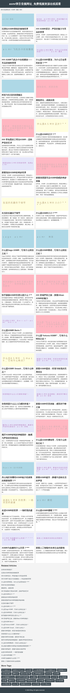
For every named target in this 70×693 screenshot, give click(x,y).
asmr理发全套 (6, 684)
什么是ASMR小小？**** (46, 213)
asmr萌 (4, 680)
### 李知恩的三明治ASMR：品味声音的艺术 (14, 591)
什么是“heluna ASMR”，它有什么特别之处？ (14, 624)
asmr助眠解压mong (8, 677)
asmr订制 (54, 677)
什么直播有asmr (51, 670)
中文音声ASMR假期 (22, 677)
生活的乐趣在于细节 (11, 213)
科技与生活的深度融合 (12, 95)
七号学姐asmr (50, 680)
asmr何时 (29, 670)
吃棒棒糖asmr (62, 670)
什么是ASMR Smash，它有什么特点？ (13, 627)
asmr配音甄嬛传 (39, 670)
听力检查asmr (6, 670)
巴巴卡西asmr (46, 684)
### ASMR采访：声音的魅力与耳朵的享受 (14, 576)
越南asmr (11, 680)
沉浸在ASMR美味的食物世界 (15, 29)
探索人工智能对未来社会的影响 (50, 548)
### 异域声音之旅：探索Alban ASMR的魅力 (14, 618)
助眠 (17, 9)
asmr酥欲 (33, 677)
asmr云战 (49, 673)
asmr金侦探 (59, 680)
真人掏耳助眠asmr (38, 673)
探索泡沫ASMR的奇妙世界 (14, 172)
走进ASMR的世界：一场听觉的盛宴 (12, 652)
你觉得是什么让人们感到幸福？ (16, 404)
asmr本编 (40, 680)
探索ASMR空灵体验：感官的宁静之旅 (12, 637)
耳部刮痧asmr (31, 680)
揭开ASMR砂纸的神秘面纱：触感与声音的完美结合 (17, 640)
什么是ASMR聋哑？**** (46, 510)
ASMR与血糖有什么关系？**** (15, 548)
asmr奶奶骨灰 (20, 680)
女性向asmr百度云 (44, 677)
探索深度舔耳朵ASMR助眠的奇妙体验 (12, 600)
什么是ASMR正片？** (46, 134)
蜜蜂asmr (15, 673)
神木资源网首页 (5, 9)
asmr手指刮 (36, 684)
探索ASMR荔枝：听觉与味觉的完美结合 (13, 630)
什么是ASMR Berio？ (12, 330)
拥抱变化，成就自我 (45, 100)
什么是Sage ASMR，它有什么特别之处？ (14, 609)
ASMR (13, 9)
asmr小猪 (15, 684)
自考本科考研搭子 (6, 569)
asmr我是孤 (63, 677)
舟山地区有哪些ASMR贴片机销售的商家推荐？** (16, 646)
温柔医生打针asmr (18, 670)
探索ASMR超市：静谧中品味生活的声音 (13, 649)
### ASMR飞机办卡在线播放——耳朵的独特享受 (16, 579)
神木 (20, 9)
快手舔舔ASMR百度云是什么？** (17, 295)
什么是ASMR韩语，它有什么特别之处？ (13, 612)
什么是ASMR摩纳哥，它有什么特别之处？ (14, 643)
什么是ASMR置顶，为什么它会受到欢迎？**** (15, 582)
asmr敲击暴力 (6, 673)
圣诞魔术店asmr (25, 684)
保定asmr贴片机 (25, 673)
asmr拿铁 (56, 673)
